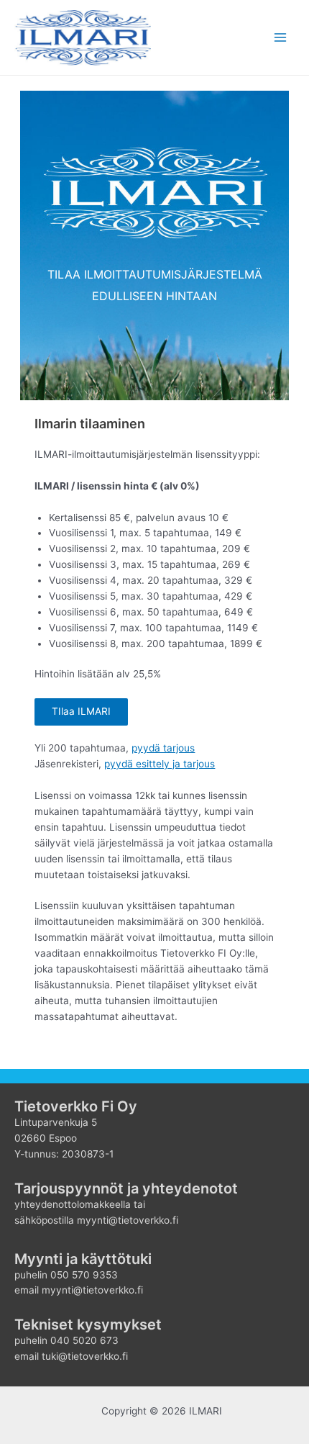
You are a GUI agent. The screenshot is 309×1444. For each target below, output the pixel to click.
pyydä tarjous (163, 748)
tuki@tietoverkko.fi (85, 1356)
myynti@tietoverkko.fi (92, 1290)
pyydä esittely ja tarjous (159, 764)
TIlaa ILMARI (81, 711)
